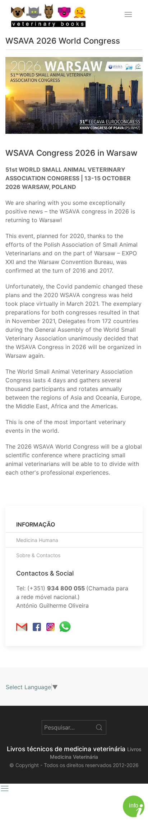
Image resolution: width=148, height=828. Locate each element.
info (133, 805)
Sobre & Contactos (38, 555)
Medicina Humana (37, 540)
